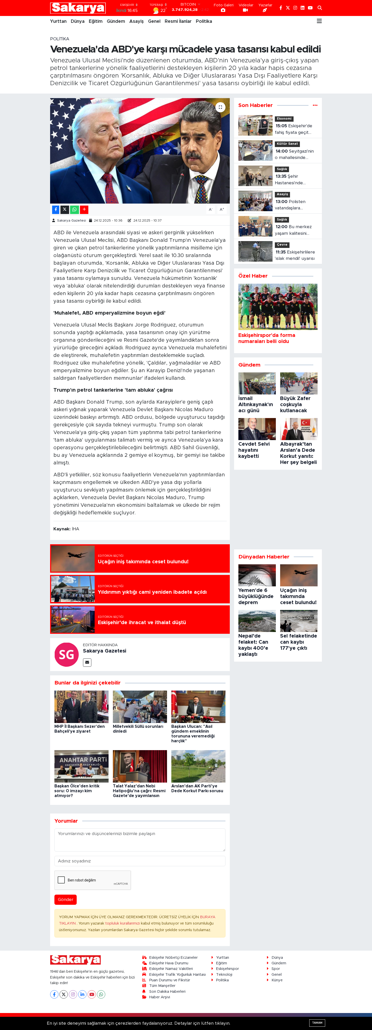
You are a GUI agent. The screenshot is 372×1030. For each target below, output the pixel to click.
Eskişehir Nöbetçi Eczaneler (173, 958)
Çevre (282, 244)
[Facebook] (54, 994)
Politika (204, 21)
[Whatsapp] (101, 994)
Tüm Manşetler (162, 986)
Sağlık (282, 169)
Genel (154, 21)
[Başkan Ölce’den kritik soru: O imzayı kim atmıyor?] (81, 766)
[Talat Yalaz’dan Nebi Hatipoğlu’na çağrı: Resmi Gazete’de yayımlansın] (140, 766)
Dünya (78, 21)
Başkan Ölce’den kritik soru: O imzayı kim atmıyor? (76, 791)
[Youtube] (92, 994)
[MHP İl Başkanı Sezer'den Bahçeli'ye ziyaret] (81, 706)
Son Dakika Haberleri (167, 991)
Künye (277, 980)
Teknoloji (224, 975)
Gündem (116, 21)
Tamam (317, 1022)
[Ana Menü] (319, 21)
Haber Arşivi (159, 997)
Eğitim (95, 21)
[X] (63, 994)
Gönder (65, 899)
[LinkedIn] (82, 994)
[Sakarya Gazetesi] (66, 654)
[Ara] (320, 8)
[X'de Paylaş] (64, 210)
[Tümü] (315, 105)
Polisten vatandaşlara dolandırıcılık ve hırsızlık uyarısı (290, 205)
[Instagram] (73, 994)
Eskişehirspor (227, 969)
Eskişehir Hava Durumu (168, 963)
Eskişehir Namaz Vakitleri (171, 969)
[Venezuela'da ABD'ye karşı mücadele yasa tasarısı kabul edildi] (140, 150)
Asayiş (136, 21)
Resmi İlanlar (178, 21)
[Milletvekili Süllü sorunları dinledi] (140, 706)
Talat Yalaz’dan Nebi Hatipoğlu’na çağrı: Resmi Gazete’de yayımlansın (139, 791)
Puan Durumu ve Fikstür (169, 980)
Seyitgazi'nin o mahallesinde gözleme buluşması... (296, 155)
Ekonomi (284, 118)
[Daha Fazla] (84, 210)
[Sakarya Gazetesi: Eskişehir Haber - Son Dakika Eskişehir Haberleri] (78, 8)
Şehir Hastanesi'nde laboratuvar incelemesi (289, 180)
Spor (276, 969)
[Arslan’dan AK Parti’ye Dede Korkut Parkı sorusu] (198, 766)
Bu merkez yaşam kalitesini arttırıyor (293, 231)
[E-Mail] (87, 662)
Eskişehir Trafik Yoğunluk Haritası (177, 975)
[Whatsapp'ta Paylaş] (74, 210)
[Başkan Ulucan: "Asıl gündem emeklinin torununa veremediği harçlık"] (198, 706)
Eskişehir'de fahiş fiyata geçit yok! (293, 130)
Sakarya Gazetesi (71, 220)
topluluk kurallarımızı (123, 923)
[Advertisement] (278, 509)
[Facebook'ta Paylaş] (55, 210)
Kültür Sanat (287, 144)
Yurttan (58, 21)
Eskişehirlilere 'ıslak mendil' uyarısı (295, 255)
